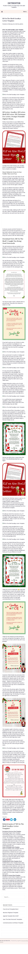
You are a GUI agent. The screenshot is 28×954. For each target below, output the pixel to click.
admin (21, 24)
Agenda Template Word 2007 (11, 916)
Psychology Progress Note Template (11, 831)
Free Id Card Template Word (10, 909)
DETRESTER (14, 3)
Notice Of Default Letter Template (11, 847)
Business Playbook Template (10, 912)
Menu (25, 11)
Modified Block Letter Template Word (12, 861)
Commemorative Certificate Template (13, 923)
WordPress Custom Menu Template (11, 875)
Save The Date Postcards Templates (12, 919)
